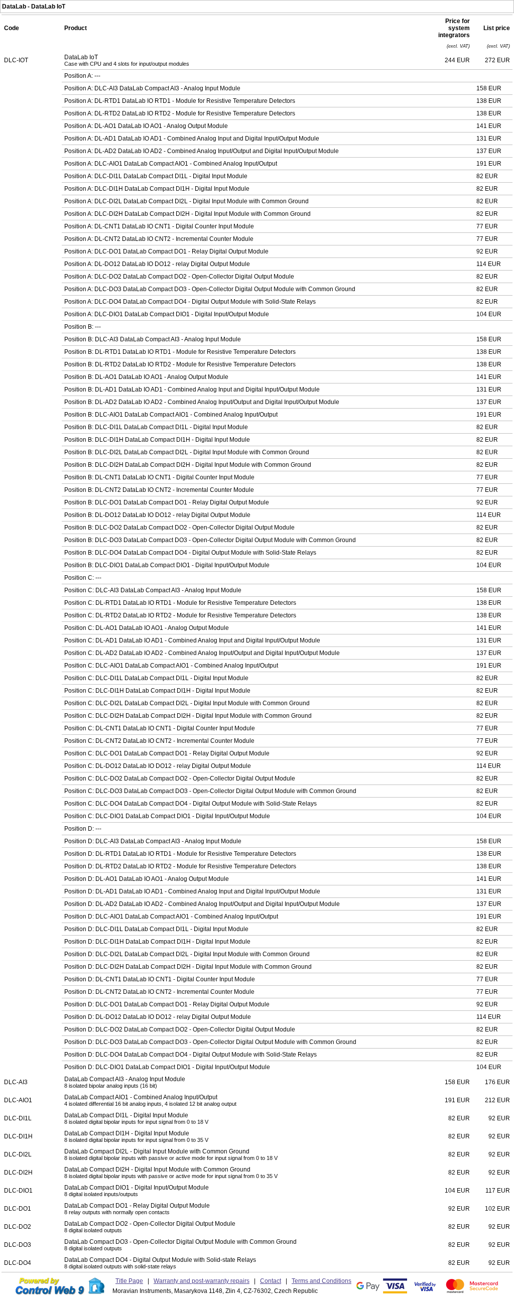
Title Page (129, 1280)
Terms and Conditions (321, 1280)
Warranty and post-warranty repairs (201, 1280)
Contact (270, 1280)
